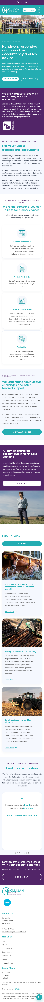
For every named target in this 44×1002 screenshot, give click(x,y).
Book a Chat (29, 10)
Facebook (6, 972)
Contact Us (6, 956)
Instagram (6, 975)
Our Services (7, 948)
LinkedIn (5, 978)
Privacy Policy (7, 963)
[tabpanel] (22, 821)
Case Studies (7, 952)
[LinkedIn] (26, 2)
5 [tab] (24, 853)
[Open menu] (39, 10)
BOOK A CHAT (10, 79)
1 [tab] (15, 853)
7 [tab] (28, 853)
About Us (22, 483)
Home (4, 941)
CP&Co (17, 989)
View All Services (22, 432)
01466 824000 (8, 929)
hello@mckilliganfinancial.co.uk (14, 932)
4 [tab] (21, 853)
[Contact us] (39, 997)
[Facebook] (17, 2)
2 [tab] (17, 853)
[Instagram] (22, 2)
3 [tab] (19, 853)
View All (22, 544)
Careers (5, 959)
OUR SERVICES (29, 79)
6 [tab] (26, 853)
